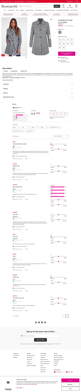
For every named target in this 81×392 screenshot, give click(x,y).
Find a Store (43, 367)
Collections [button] (74, 10)
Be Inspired (29, 359)
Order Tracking (43, 359)
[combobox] (36, 6)
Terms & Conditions (58, 357)
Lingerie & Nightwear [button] (49, 10)
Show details (19, 387)
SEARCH (57, 6)
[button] (78, 1)
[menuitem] (78, 1)
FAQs (41, 365)
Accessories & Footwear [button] (62, 10)
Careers (29, 361)
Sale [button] (5, 10)
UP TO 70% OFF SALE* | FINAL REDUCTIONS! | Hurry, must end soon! (18, 1)
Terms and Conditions (39, 343)
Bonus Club (29, 357)
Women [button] (22, 10)
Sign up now (40, 339)
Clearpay (56, 363)
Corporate (29, 363)
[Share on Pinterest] (45, 322)
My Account (16, 355)
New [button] (17, 10)
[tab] (27, 57)
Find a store (70, 1)
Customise (69, 384)
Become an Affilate (31, 365)
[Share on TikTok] (42, 322)
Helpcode (42, 357)
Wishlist (15, 357)
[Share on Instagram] (39, 322)
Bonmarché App (31, 355)
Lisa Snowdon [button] (38, 10)
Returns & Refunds (44, 363)
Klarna (55, 365)
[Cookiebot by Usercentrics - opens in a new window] (8, 389)
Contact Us (43, 355)
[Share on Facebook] (36, 322)
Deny (70, 388)
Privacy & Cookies (58, 355)
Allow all (70, 380)
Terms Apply (66, 62)
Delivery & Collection (45, 361)
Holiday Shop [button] (11, 10)
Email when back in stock (67, 53)
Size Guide (42, 369)
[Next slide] (51, 37)
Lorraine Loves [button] (29, 10)
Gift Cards (42, 371)
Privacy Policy (49, 343)
